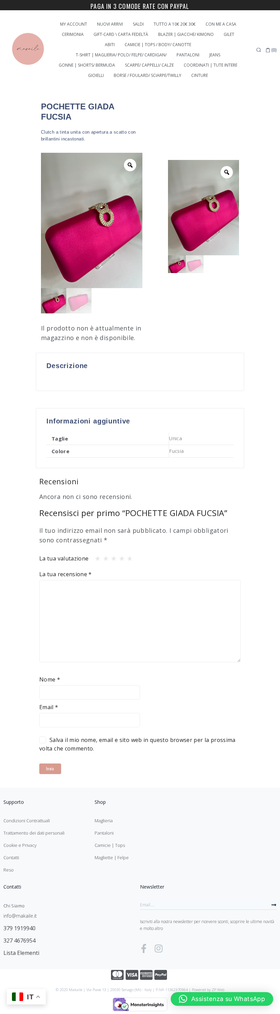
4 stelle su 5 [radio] (120, 557)
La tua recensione (65, 574)
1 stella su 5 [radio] (96, 557)
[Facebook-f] (143, 948)
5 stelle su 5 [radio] (128, 557)
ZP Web (218, 989)
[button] (222, 999)
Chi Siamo (14, 906)
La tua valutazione (63, 558)
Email (48, 707)
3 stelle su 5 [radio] (112, 557)
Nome (49, 679)
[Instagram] (158, 948)
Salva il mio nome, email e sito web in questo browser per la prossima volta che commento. (137, 744)
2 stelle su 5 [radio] (104, 557)
